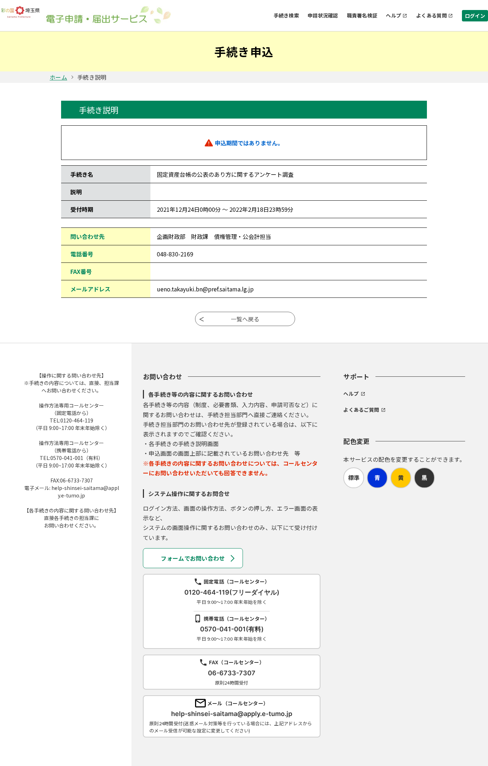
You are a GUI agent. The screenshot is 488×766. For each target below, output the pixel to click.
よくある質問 (431, 15)
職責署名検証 (362, 15)
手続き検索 (286, 15)
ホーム (58, 77)
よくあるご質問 (361, 409)
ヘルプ (393, 15)
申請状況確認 (323, 15)
